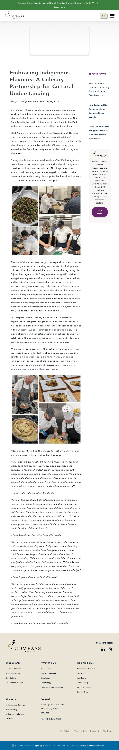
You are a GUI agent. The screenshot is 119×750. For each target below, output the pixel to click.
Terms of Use (80, 731)
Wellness (9, 718)
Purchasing (46, 678)
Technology (46, 682)
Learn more (59, 7)
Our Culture (11, 678)
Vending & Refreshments (52, 687)
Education (81, 673)
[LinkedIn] (103, 650)
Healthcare (81, 678)
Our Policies (65, 731)
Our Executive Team (14, 682)
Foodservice (46, 669)
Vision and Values (13, 669)
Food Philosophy (13, 673)
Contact (45, 698)
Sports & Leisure (84, 687)
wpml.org (38, 745)
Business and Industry (86, 669)
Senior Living (82, 682)
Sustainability (11, 709)
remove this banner (96, 745)
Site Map (107, 731)
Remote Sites (82, 692)
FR (104, 15)
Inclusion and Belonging (16, 705)
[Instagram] (109, 650)
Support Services (48, 673)
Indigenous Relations (15, 714)
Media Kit (95, 731)
